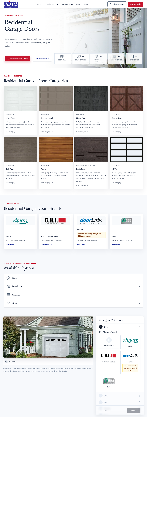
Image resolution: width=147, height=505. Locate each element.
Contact (86, 4)
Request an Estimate (42, 58)
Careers (78, 4)
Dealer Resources (53, 4)
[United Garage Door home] (11, 4)
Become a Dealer (135, 4)
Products (39, 4)
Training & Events (67, 4)
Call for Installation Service (19, 58)
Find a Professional (118, 4)
